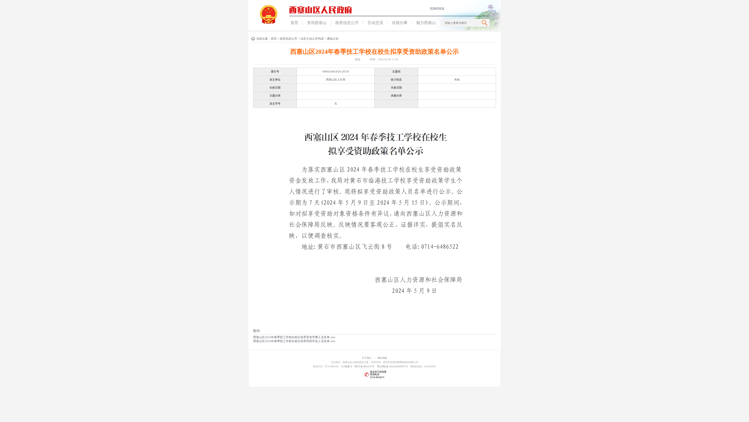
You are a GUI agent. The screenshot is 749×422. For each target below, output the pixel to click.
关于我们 (366, 358)
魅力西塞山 (426, 23)
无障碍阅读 (437, 8)
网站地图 (382, 358)
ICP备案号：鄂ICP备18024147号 (357, 366)
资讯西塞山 (317, 23)
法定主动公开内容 (312, 38)
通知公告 (333, 38)
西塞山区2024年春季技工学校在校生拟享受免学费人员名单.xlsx (294, 337)
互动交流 (375, 23)
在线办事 (399, 23)
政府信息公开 (347, 23)
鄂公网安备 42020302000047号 (392, 366)
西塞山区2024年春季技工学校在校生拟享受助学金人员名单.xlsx (294, 341)
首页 (294, 23)
